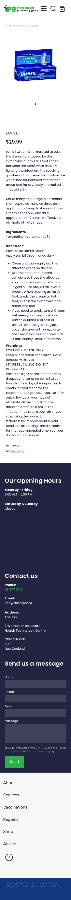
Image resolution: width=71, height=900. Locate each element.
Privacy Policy (13, 752)
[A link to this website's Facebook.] (9, 857)
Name (9, 677)
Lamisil (35, 26)
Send (14, 762)
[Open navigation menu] (44, 8)
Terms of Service (37, 752)
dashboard (38, 884)
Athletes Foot (17, 451)
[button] (53, 8)
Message (11, 721)
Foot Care (22, 26)
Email (8, 706)
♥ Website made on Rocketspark (42, 886)
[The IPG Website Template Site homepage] (21, 8)
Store (9, 26)
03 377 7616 (14, 589)
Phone (9, 692)
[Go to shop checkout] (62, 8)
